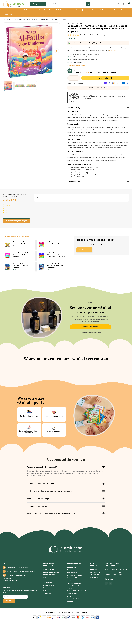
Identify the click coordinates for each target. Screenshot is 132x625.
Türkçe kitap (8, 14)
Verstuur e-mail (84, 250)
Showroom (70, 601)
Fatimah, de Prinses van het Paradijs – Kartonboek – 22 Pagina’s (23, 265)
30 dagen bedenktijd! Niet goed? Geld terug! (83, 59)
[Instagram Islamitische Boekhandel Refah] (106, 583)
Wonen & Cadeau (113, 10)
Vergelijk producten (96, 577)
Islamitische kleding (35, 10)
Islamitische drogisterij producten (79, 10)
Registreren (93, 569)
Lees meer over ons (90, 327)
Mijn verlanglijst (94, 574)
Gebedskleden (47, 582)
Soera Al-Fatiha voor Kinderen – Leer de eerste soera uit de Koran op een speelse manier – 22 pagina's (37, 19)
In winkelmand (105, 78)
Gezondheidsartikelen (73, 599)
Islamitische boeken (49, 569)
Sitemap (69, 588)
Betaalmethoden (72, 572)
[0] (128, 4)
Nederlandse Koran (49, 580)
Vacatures (70, 596)
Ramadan (124, 10)
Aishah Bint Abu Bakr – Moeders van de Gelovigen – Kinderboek (57, 265)
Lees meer (112, 50)
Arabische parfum (48, 585)
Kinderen (103, 10)
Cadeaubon (46, 588)
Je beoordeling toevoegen (98, 35)
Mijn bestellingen (95, 572)
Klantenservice (71, 567)
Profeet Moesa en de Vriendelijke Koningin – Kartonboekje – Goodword (56, 254)
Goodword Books (74, 23)
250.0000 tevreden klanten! (78, 57)
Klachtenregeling (72, 593)
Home (6, 10)
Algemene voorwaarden (74, 583)
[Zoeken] (88, 4)
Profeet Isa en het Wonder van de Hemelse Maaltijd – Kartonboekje (56, 243)
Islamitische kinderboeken (51, 572)
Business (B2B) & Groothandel (76, 591)
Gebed (24, 10)
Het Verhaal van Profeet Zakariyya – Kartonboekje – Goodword (23, 254)
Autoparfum (46, 590)
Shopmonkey (83, 612)
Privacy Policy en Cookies (75, 585)
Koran (18, 10)
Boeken (12, 10)
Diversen (95, 10)
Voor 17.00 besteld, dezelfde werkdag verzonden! (85, 54)
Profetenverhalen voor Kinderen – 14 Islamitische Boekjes (22, 243)
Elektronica (47, 10)
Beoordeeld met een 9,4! (77, 62)
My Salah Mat (47, 593)
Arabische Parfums (59, 10)
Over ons (70, 570)
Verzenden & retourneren (74, 575)
